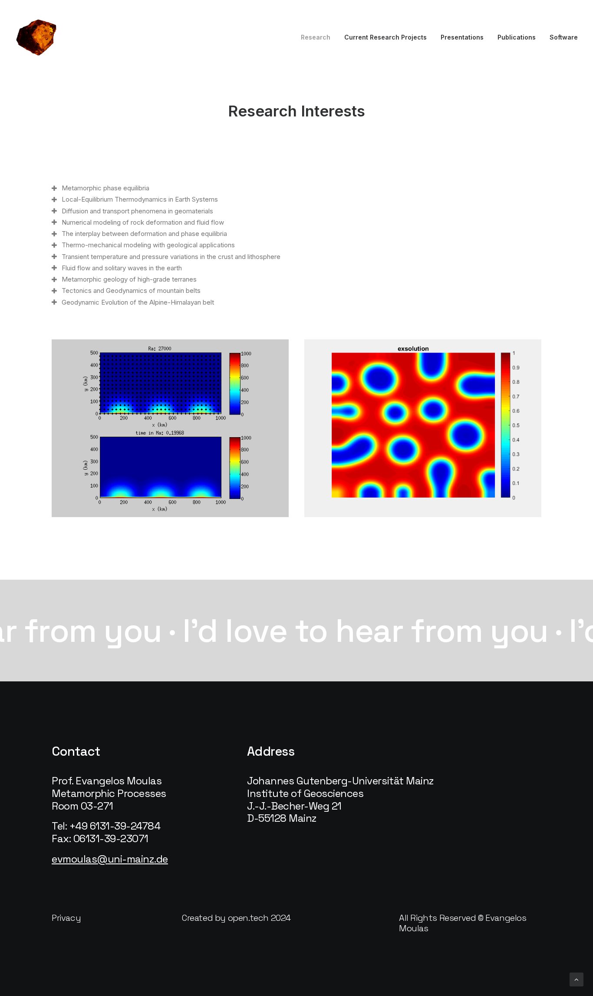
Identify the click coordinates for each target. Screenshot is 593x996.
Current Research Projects (385, 37)
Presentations (462, 37)
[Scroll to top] (576, 979)
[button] (66, 917)
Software (564, 37)
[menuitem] (318, 37)
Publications (516, 37)
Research (315, 37)
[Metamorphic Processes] (37, 37)
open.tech (248, 917)
